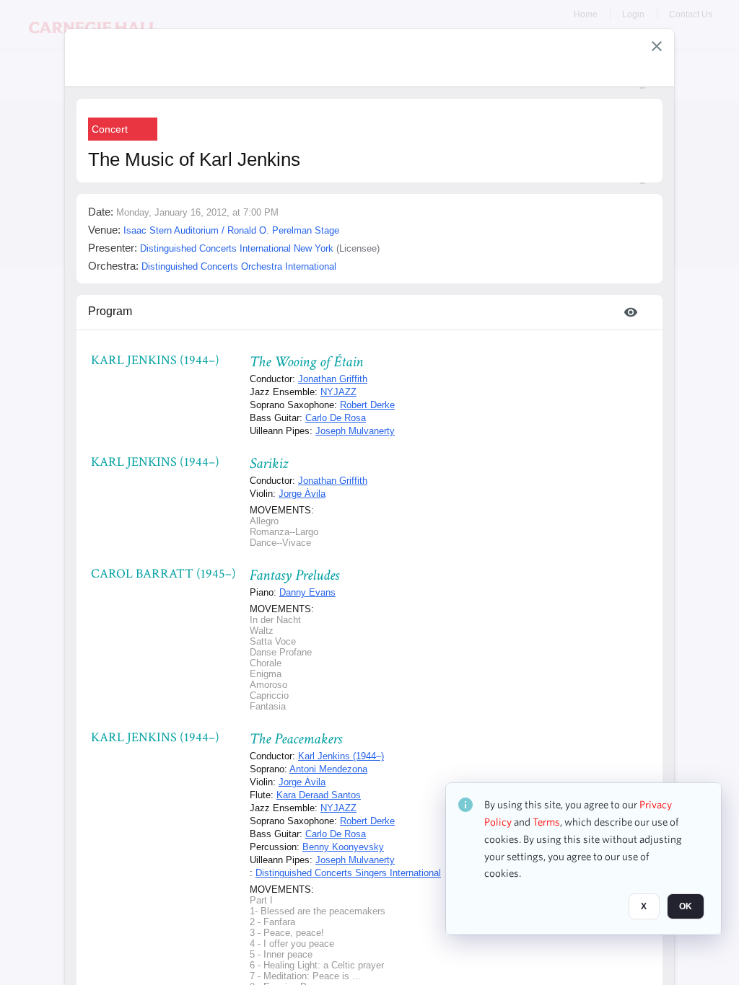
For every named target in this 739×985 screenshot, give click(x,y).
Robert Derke (367, 404)
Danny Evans (307, 592)
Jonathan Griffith (332, 379)
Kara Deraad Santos (318, 795)
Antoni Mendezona (328, 769)
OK (685, 906)
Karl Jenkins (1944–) (341, 756)
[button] (656, 46)
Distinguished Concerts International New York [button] (236, 248)
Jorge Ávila (302, 493)
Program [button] (110, 311)
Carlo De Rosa (335, 417)
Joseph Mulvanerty (355, 430)
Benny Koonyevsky (343, 847)
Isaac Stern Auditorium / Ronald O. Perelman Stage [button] (231, 230)
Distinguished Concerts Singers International (348, 872)
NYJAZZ (338, 392)
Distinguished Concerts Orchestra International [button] (238, 266)
